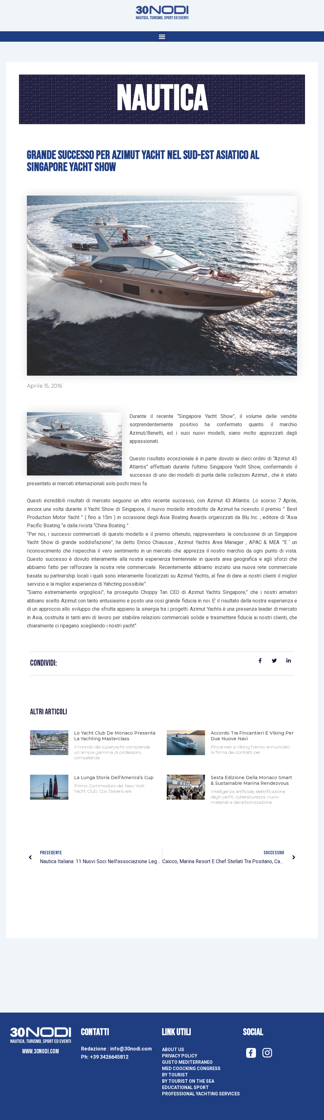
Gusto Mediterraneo (187, 1062)
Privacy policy (179, 1055)
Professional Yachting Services (201, 1093)
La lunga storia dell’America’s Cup (113, 777)
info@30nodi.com (131, 1049)
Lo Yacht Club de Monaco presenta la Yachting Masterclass (114, 736)
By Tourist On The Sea (188, 1081)
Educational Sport (185, 1087)
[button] (162, 36)
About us (173, 1049)
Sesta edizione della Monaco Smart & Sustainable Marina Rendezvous (251, 780)
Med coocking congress (191, 1068)
